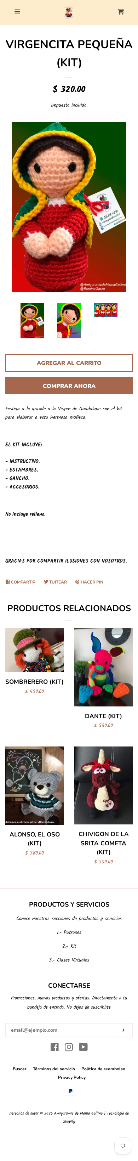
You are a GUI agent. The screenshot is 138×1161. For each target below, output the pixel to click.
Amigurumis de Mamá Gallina (78, 1113)
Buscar (20, 1069)
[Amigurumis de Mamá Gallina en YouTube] (83, 1049)
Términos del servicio (54, 1069)
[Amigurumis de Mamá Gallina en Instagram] (69, 1049)
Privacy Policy (72, 1077)
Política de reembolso (103, 1069)
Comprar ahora (69, 386)
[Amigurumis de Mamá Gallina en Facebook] (54, 1049)
